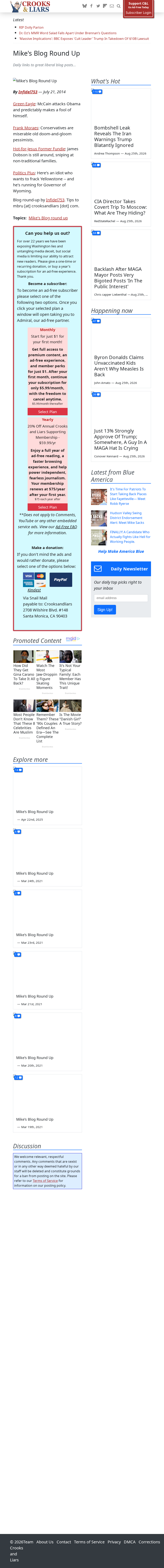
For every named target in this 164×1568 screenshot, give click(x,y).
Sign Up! (105, 609)
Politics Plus (24, 173)
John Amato (102, 383)
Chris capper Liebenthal (110, 294)
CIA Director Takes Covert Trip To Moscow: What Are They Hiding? (120, 207)
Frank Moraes (25, 127)
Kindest (34, 590)
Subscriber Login (138, 13)
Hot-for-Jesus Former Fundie (39, 149)
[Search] (118, 6)
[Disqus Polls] (47, 1244)
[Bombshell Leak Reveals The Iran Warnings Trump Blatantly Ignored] (121, 105)
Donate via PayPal (61, 579)
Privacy (114, 1542)
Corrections (149, 1542)
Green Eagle (24, 103)
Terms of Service (45, 1181)
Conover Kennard (106, 456)
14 (16, 770)
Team (28, 1542)
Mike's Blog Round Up (46, 53)
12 (16, 1077)
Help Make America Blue (121, 551)
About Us (45, 1542)
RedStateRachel (104, 221)
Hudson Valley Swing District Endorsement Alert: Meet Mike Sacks (127, 518)
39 (94, 394)
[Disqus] (47, 1350)
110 (95, 91)
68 (94, 165)
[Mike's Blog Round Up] (47, 786)
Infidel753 (27, 91)
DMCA (130, 1542)
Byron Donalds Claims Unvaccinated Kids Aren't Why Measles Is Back (119, 366)
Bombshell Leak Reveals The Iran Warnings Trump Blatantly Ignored (114, 136)
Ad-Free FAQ (66, 526)
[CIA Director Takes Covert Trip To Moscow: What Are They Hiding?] (121, 179)
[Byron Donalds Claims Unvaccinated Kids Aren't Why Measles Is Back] (121, 334)
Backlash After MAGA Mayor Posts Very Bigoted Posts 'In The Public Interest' (118, 277)
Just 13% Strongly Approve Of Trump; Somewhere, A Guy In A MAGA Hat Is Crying (120, 439)
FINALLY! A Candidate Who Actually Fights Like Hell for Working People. (130, 537)
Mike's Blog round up (48, 218)
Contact (64, 1542)
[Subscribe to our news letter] (111, 6)
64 (94, 233)
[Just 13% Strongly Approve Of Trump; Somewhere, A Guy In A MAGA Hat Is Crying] (121, 408)
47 (94, 321)
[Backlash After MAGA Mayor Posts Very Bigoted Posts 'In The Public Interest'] (121, 246)
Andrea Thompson (107, 153)
